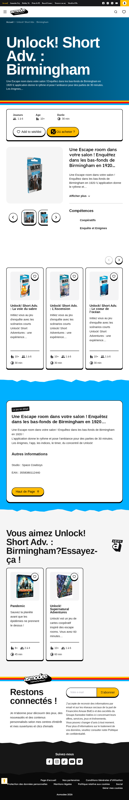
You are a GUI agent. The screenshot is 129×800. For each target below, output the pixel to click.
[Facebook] (103, 3)
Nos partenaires (71, 780)
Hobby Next (26, 3)
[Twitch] (79, 761)
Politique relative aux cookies (94, 784)
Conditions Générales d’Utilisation (104, 780)
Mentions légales (63, 784)
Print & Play (35, 3)
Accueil (5, 3)
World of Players (72, 3)
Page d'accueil (48, 780)
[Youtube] (116, 3)
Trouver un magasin (60, 3)
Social (119, 784)
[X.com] (112, 3)
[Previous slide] (109, 260)
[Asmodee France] (19, 12)
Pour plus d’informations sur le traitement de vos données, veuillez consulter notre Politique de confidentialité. (92, 730)
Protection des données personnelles (27, 784)
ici (95, 715)
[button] (28, 217)
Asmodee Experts (15, 3)
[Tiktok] (64, 761)
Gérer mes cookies (113, 788)
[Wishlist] (124, 12)
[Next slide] (56, 217)
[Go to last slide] (13, 217)
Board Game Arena (47, 3)
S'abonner (108, 692)
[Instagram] (108, 3)
